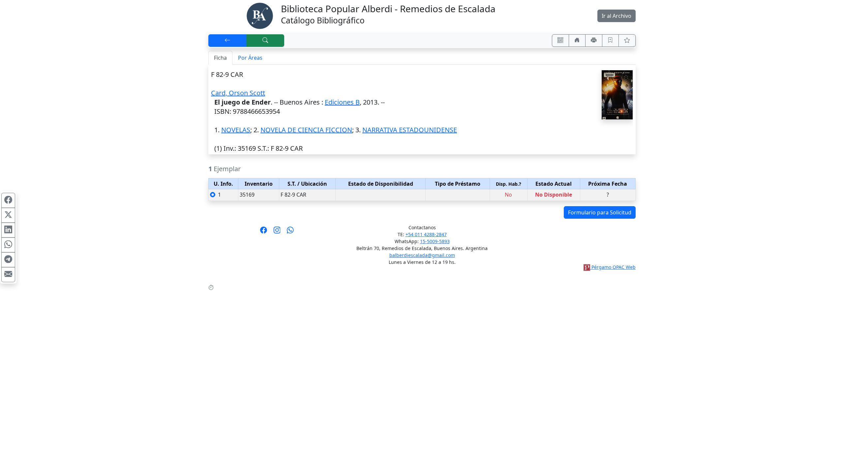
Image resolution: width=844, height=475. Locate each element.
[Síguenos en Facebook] (263, 232)
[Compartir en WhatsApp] (8, 245)
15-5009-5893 (435, 241)
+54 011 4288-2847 (426, 234)
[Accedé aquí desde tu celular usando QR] (560, 40)
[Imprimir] (593, 40)
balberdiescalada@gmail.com (422, 255)
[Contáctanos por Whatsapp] (290, 232)
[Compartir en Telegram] (8, 260)
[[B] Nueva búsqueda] (265, 40)
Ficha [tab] (220, 57)
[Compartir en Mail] (8, 274)
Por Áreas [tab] (250, 57)
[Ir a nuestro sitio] (577, 40)
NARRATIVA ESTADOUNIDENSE (409, 129)
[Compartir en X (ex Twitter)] (8, 215)
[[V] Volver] (227, 40)
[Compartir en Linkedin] (8, 230)
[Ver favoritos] (627, 40)
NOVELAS (235, 129)
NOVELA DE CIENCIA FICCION (306, 129)
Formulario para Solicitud (599, 212)
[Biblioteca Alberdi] (260, 15)
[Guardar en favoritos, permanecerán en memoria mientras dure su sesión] (610, 40)
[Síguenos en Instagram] (277, 232)
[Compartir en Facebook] (8, 200)
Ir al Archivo (616, 15)
